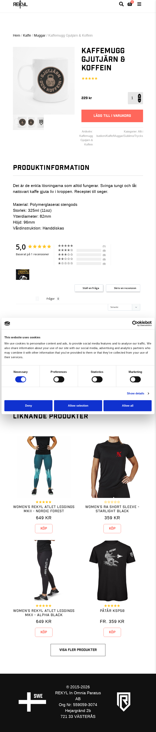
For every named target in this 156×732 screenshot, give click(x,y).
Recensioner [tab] (26, 298)
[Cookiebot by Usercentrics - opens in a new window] (135, 323)
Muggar (39, 35)
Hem (16, 35)
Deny (28, 405)
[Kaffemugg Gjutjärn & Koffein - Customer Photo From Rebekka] (22, 274)
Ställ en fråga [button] (91, 288)
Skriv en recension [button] (125, 288)
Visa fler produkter (78, 650)
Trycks (139, 136)
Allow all (127, 405)
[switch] (58, 379)
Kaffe (27, 35)
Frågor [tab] (50, 298)
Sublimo (129, 136)
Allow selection (78, 405)
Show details (135, 393)
